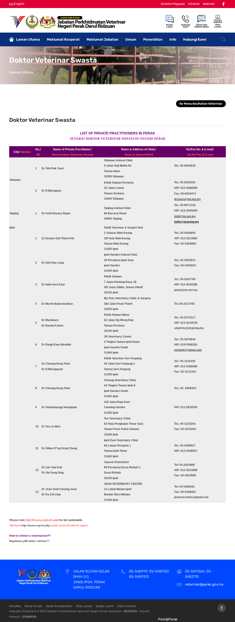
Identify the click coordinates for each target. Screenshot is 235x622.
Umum (130, 39)
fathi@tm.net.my (185, 216)
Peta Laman (84, 606)
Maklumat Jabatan (102, 39)
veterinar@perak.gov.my (204, 584)
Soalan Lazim (105, 606)
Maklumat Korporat (63, 39)
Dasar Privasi (33, 606)
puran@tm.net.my (186, 290)
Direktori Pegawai (173, 4)
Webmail (208, 4)
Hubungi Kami (194, 39)
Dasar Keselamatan (59, 606)
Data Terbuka (126, 606)
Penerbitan (152, 39)
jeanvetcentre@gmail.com (191, 497)
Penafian (15, 606)
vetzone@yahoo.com (188, 349)
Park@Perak (167, 619)
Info (172, 39)
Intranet (193, 4)
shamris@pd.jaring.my (189, 328)
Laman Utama (28, 39)
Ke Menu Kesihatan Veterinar (200, 103)
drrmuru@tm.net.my (187, 199)
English (18, 4)
